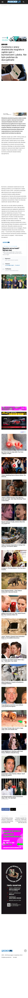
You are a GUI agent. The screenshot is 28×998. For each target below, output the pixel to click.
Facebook (17, 265)
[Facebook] (25, 951)
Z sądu (10, 5)
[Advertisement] (14, 21)
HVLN (21, 955)
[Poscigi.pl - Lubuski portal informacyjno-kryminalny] (6, 951)
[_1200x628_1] (14, 423)
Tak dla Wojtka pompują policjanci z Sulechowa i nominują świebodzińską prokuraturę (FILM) (7, 820)
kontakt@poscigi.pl (9, 265)
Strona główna (4, 5)
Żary (6, 44)
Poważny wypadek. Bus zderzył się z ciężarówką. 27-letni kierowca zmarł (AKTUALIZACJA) (21, 820)
